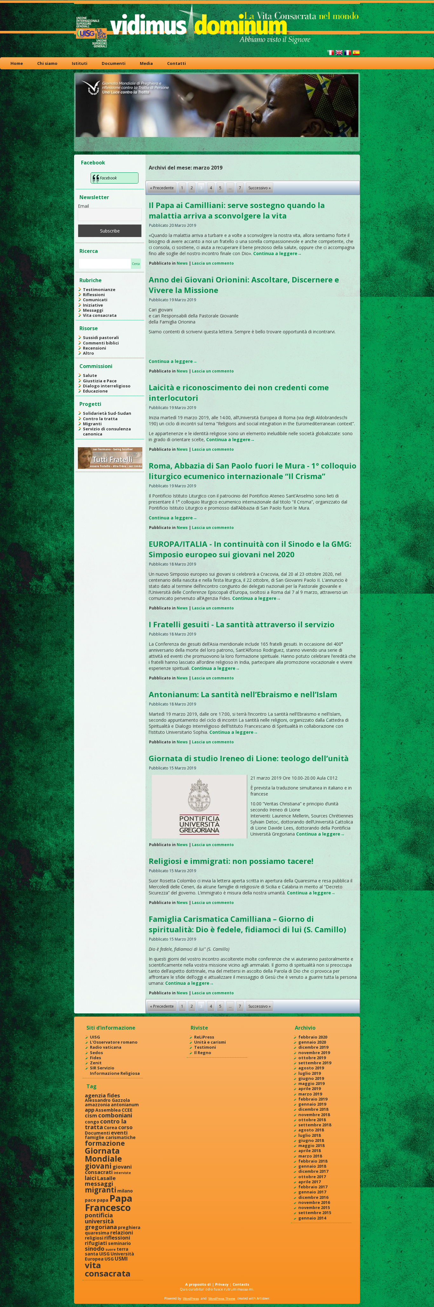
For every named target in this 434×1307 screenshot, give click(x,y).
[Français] (347, 55)
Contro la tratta (100, 418)
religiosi (94, 1238)
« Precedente (162, 188)
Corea (110, 1127)
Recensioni (94, 348)
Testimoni (205, 1047)
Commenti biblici (101, 343)
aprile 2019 (309, 1088)
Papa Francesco (108, 1203)
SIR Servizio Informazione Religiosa (115, 1070)
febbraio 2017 (312, 1187)
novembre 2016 (314, 1202)
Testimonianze (99, 289)
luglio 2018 (309, 1135)
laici (90, 1178)
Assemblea (108, 1110)
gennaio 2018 (312, 1166)
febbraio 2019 (312, 1099)
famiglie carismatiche (110, 1137)
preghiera (129, 1227)
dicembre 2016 (313, 1197)
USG (109, 1259)
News (182, 263)
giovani (98, 1166)
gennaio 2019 (312, 1104)
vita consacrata (108, 1269)
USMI (121, 1258)
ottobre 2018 (312, 1120)
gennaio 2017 (312, 1192)
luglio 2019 (309, 1073)
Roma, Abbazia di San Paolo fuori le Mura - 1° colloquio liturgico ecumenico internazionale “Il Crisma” (252, 470)
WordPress (191, 1298)
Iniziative (93, 305)
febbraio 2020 (312, 1037)
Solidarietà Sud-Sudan (107, 413)
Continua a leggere (277, 253)
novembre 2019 (314, 1052)
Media (146, 63)
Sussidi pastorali (101, 337)
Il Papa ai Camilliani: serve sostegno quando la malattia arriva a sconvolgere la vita (237, 210)
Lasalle (106, 1178)
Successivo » (259, 188)
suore (110, 1249)
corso (125, 1127)
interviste (122, 1173)
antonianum (125, 1105)
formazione (105, 1143)
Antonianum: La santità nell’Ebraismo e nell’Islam (243, 694)
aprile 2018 (309, 1150)
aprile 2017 (309, 1182)
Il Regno (202, 1052)
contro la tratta (105, 1124)
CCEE (127, 1110)
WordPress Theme (221, 1298)
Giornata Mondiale (103, 1154)
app (89, 1109)
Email (83, 206)
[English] (339, 55)
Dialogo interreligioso (107, 386)
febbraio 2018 (312, 1161)
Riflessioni (94, 294)
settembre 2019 (314, 1063)
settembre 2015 (314, 1212)
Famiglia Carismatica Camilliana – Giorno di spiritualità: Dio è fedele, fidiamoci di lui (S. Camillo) (247, 924)
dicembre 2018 (313, 1109)
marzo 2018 (310, 1156)
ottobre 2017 (312, 1176)
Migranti (92, 424)
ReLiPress (204, 1037)
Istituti (79, 63)
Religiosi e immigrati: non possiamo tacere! (231, 861)
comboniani (115, 1115)
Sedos (96, 1052)
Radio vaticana (105, 1047)
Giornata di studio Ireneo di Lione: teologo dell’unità (249, 758)
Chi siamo (47, 63)
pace (90, 1200)
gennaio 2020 (312, 1042)
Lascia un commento (213, 263)
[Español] (356, 55)
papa (102, 1200)
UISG (95, 1037)
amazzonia (97, 1105)
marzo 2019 (310, 1094)
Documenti (113, 63)
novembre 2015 (314, 1207)
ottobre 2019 (312, 1057)
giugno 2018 (311, 1140)
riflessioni (117, 1237)
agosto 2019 (311, 1068)
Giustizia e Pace (100, 381)
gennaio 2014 (312, 1218)
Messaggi (93, 310)
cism (91, 1115)
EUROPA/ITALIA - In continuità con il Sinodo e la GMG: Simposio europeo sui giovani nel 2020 (250, 549)
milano (125, 1191)
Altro (88, 353)
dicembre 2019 (313, 1047)
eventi (119, 1132)
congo (92, 1122)
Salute (90, 375)
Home (16, 63)
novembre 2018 (314, 1114)
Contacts (241, 1284)
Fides (95, 1057)
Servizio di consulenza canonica (107, 431)
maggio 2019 (311, 1083)
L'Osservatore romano (114, 1042)
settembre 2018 (314, 1125)
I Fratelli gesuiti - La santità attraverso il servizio (242, 624)
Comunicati (95, 299)
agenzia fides (102, 1095)
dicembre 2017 (313, 1171)
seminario (119, 1243)
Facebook (93, 162)
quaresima (97, 1233)
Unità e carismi (210, 1042)
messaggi (99, 1183)
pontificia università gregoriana (101, 1221)
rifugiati (96, 1243)
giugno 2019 (311, 1078)
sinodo (95, 1248)
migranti (100, 1190)
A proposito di (198, 1284)
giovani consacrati (108, 1169)
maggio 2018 (311, 1145)
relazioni (121, 1232)
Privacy (221, 1284)
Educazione (95, 391)
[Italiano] (330, 55)
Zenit (96, 1063)
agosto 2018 (311, 1130)
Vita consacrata (100, 315)
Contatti (176, 63)
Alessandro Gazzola (107, 1100)
